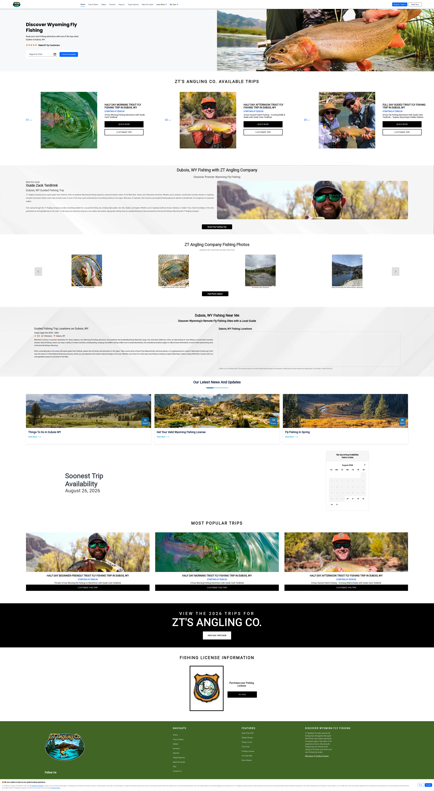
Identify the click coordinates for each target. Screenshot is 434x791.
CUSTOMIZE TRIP (124, 132)
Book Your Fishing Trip (217, 227)
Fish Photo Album (215, 294)
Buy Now (242, 694)
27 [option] (353, 499)
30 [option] (332, 505)
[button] (161, 5)
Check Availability (69, 54)
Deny (420, 785)
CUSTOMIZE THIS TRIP (88, 588)
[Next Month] (364, 464)
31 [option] (337, 505)
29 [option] (363, 499)
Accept (428, 785)
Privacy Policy (56, 788)
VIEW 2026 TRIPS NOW (217, 635)
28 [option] (358, 499)
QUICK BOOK (124, 124)
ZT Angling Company (36, 786)
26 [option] (347, 499)
